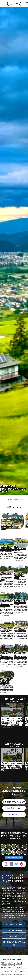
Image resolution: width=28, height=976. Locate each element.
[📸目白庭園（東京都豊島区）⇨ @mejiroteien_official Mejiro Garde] (8, 852)
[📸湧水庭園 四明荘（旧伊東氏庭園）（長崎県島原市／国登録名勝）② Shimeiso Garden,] (19, 852)
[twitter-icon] (16, 864)
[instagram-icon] (6, 864)
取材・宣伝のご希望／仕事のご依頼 (14, 943)
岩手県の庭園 (4, 963)
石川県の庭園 (4, 974)
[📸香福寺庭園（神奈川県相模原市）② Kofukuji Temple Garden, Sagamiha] (3, 846)
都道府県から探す (14, 808)
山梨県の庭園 (19, 974)
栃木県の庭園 (19, 967)
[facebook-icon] (11, 864)
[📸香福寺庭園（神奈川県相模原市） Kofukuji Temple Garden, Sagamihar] (8, 846)
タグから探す (14, 814)
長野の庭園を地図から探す (14, 499)
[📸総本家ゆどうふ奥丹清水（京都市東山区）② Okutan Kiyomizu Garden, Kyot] (14, 846)
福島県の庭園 (11, 965)
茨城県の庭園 (11, 967)
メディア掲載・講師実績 (14, 930)
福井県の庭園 (11, 974)
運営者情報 (14, 936)
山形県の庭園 (4, 965)
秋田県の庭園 (19, 963)
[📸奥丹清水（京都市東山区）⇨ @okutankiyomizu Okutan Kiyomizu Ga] (19, 846)
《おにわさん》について (14, 924)
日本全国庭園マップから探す (14, 802)
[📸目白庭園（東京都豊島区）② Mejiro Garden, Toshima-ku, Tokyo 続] (3, 852)
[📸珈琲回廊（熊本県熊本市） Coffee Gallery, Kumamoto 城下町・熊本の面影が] (24, 846)
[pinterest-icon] (21, 864)
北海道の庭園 (11, 962)
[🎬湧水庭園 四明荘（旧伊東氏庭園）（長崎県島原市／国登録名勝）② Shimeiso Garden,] (14, 852)
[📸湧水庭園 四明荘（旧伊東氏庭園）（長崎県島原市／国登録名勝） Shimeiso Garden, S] (24, 852)
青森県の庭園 (19, 962)
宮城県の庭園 (11, 963)
